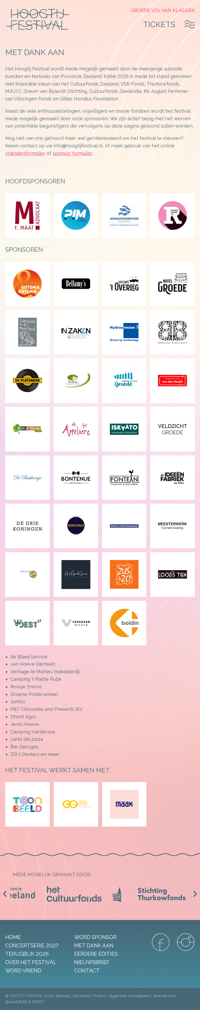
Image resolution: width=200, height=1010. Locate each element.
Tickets (159, 24)
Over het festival (31, 962)
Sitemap (62, 996)
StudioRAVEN (16, 1002)
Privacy (100, 996)
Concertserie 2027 (31, 945)
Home (13, 937)
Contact (87, 970)
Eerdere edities (96, 954)
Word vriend (23, 970)
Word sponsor (95, 937)
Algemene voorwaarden (129, 996)
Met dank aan (94, 945)
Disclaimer (81, 996)
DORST (38, 1002)
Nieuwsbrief (92, 962)
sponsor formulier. (73, 153)
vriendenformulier (25, 153)
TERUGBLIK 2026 (27, 954)
